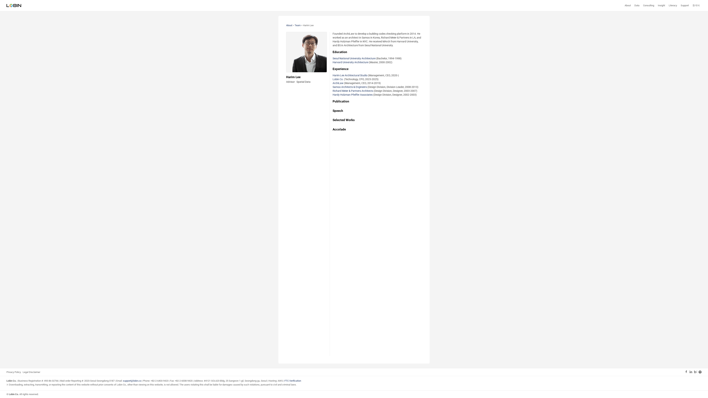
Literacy (673, 5)
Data (636, 5)
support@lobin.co (132, 380)
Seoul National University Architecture (354, 58)
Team (298, 25)
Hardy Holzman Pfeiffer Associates (353, 94)
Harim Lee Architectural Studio (350, 75)
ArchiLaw (338, 83)
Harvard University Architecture (350, 62)
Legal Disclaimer (31, 372)
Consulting (648, 5)
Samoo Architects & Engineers (350, 86)
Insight (661, 5)
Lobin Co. (338, 79)
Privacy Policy (13, 372)
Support (685, 5)
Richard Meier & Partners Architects (353, 90)
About (628, 5)
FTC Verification (292, 380)
